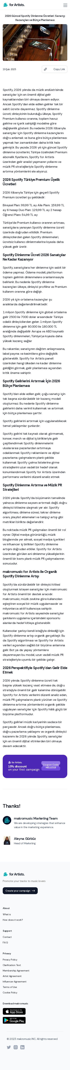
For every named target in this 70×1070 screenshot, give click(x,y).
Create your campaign (17, 890)
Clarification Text (12, 965)
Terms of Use (10, 987)
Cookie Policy (10, 992)
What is (7, 914)
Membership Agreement (16, 970)
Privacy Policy (10, 959)
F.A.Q (5, 942)
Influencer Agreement (15, 981)
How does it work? (13, 919)
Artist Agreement (12, 976)
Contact (7, 937)
